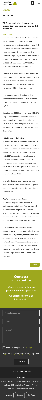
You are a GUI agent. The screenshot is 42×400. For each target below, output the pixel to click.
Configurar (32, 395)
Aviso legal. (29, 348)
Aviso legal (21, 378)
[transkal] (9, 3)
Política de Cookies (27, 389)
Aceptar (9, 395)
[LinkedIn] (32, 3)
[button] (39, 3)
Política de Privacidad (10, 355)
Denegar (20, 395)
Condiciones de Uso (25, 355)
